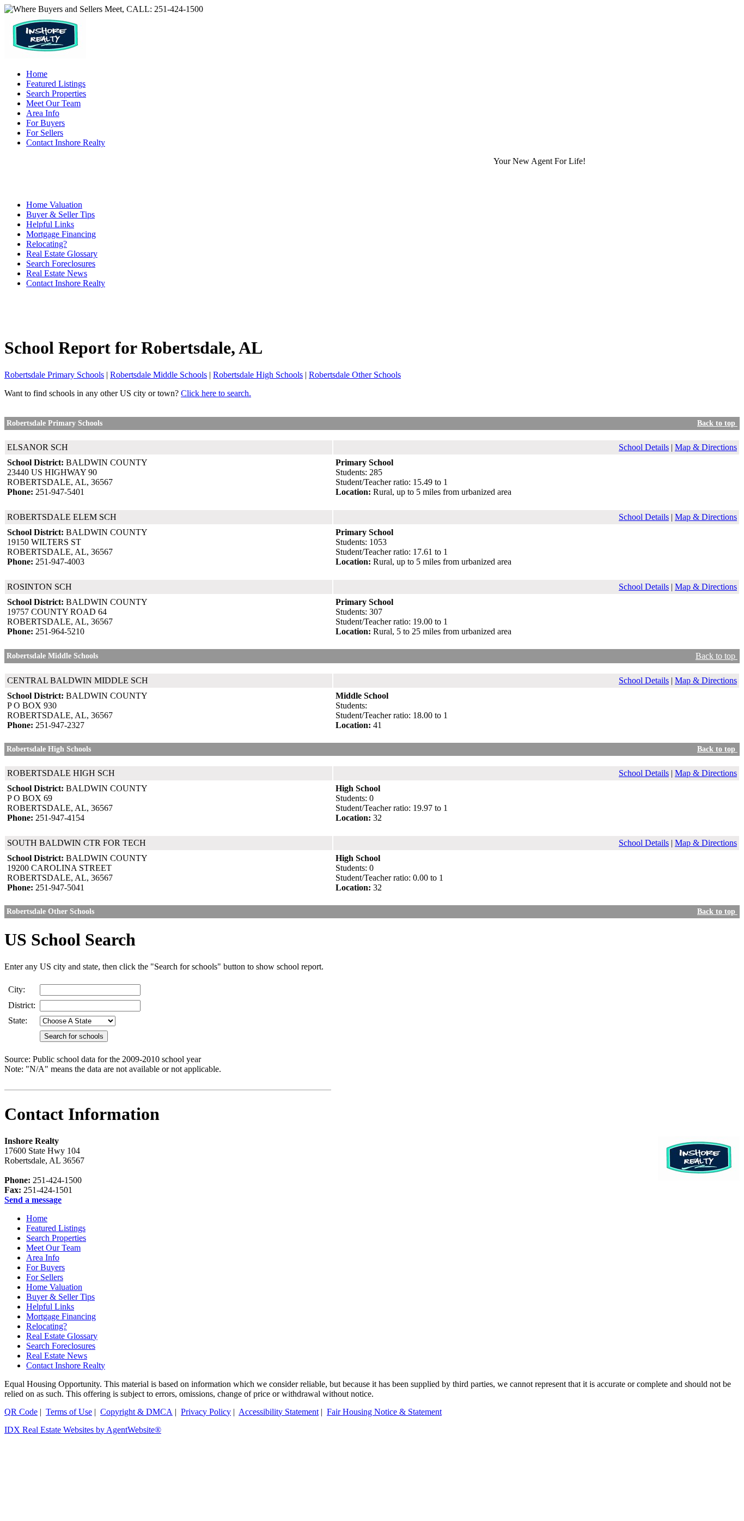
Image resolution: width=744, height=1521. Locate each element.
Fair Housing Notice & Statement (384, 1411)
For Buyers (45, 1267)
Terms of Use (69, 1411)
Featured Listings (56, 1228)
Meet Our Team (53, 1247)
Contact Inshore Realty (65, 283)
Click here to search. (216, 393)
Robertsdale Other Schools (355, 374)
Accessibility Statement (279, 1411)
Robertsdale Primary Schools (54, 374)
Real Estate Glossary (61, 253)
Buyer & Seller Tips (60, 214)
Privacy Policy (206, 1411)
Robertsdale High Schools (258, 374)
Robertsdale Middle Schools (158, 374)
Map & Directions (706, 447)
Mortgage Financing (61, 234)
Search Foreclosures (60, 263)
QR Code (21, 1411)
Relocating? (46, 244)
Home (36, 1218)
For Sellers (44, 1277)
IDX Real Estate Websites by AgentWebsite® (82, 1429)
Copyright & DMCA (136, 1411)
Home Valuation (54, 1287)
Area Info (42, 1257)
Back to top (717, 423)
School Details (644, 447)
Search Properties (56, 1238)
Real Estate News (56, 273)
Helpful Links (50, 224)
